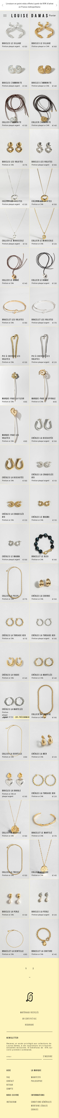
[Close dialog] (55, 546)
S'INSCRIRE (43, 564)
